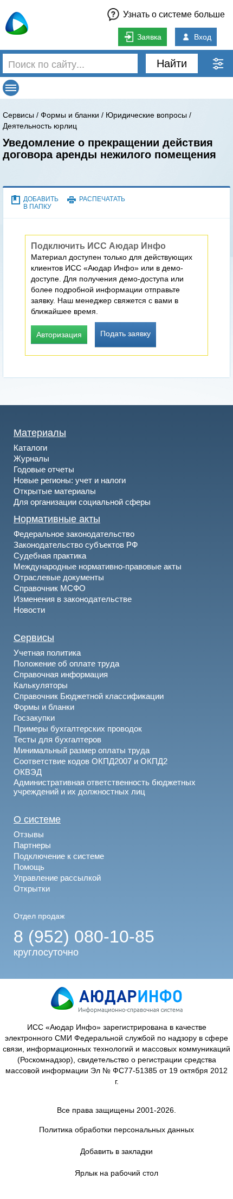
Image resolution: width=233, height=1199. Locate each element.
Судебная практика (50, 555)
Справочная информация (61, 674)
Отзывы (29, 834)
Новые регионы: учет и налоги (70, 480)
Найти (172, 63)
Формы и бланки (70, 115)
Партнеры (32, 845)
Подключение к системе (59, 856)
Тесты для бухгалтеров (57, 739)
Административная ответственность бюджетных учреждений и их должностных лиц (105, 787)
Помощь (29, 866)
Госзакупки (34, 717)
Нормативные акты (57, 519)
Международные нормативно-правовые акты (98, 566)
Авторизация (59, 334)
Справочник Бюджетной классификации (89, 696)
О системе (37, 819)
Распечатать (102, 199)
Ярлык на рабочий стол (116, 1173)
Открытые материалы (55, 491)
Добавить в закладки (116, 1151)
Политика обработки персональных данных (116, 1129)
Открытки (32, 888)
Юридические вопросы (146, 115)
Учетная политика (47, 652)
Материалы (40, 432)
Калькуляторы (41, 685)
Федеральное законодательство (74, 533)
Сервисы (18, 115)
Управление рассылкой (57, 877)
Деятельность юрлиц (40, 125)
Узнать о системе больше (174, 14)
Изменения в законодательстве (73, 599)
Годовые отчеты (44, 469)
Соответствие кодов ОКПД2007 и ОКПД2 (90, 761)
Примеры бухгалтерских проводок (78, 728)
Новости (29, 609)
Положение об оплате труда (66, 663)
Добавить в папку (41, 202)
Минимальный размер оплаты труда (82, 750)
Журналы (31, 458)
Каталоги (30, 447)
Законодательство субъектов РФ (76, 544)
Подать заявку (125, 333)
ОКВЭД (28, 772)
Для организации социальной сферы (82, 501)
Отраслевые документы (59, 577)
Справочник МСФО (50, 588)
